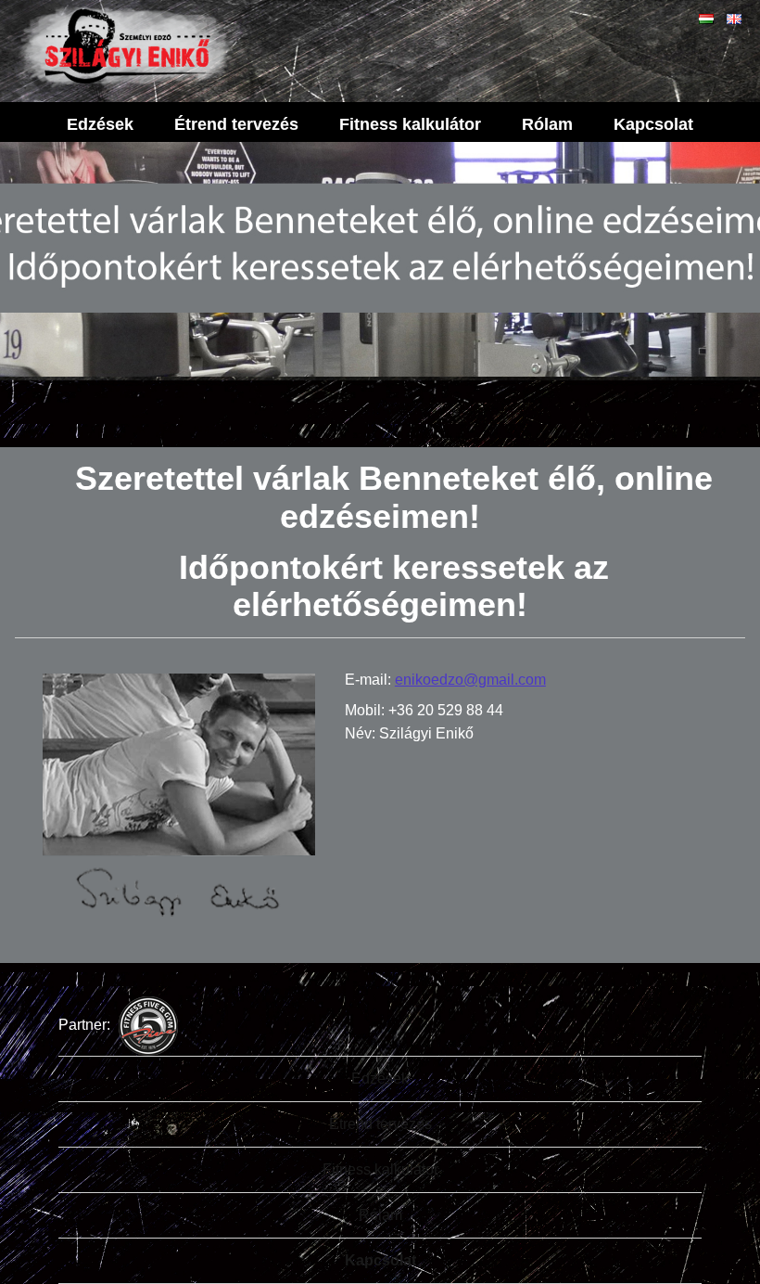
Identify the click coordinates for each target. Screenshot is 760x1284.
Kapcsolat (653, 124)
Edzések (100, 124)
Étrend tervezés (236, 124)
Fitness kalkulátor (410, 124)
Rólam (547, 124)
